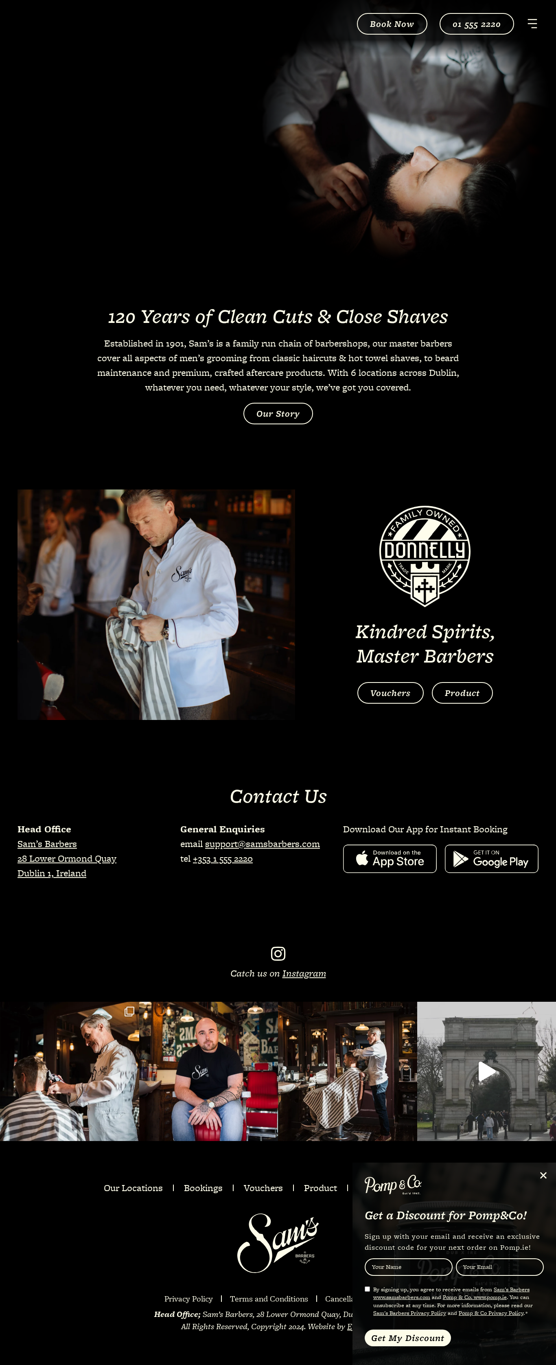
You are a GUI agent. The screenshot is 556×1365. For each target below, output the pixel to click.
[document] (278, 682)
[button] (543, 1175)
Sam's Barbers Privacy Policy (409, 1313)
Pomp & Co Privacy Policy (491, 1313)
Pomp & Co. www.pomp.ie (475, 1297)
